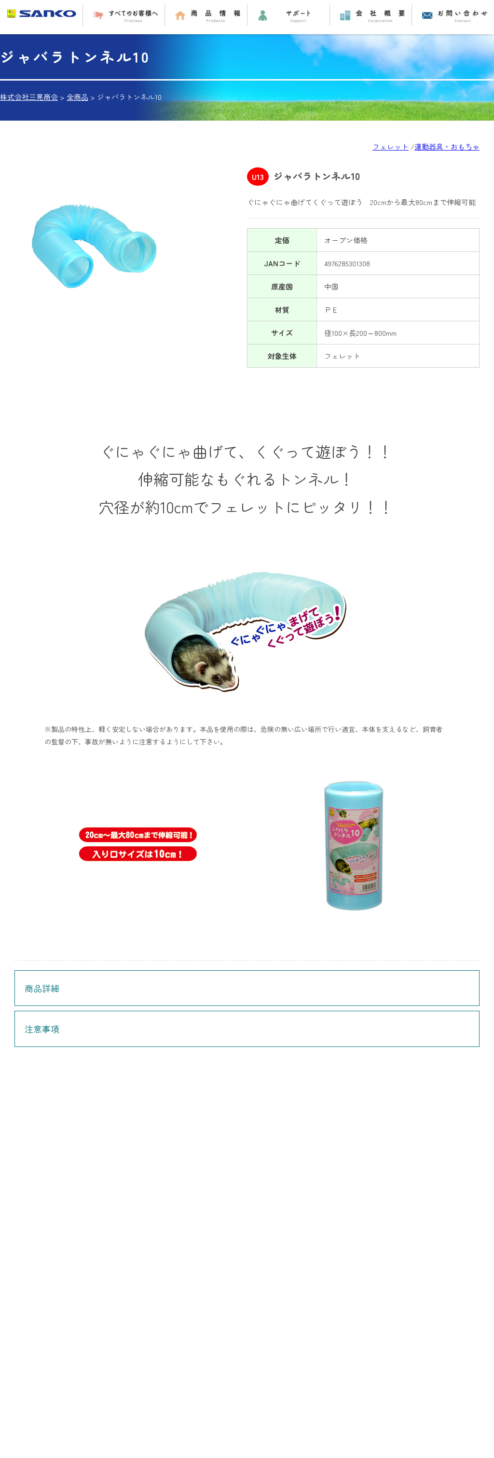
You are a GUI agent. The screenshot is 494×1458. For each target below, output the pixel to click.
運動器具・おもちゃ (447, 146)
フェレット (390, 146)
